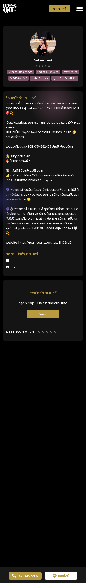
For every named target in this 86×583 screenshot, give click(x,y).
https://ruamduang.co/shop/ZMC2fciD (45, 242)
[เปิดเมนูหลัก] (79, 9)
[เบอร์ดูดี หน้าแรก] (10, 7)
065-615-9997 (28, 575)
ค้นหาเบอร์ (59, 8)
